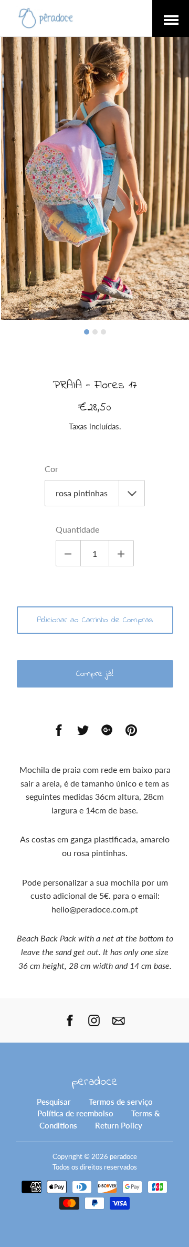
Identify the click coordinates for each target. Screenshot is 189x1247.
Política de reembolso (75, 1113)
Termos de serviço (121, 1101)
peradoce (94, 1082)
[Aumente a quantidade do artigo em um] (121, 553)
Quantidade (77, 529)
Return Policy (118, 1125)
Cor (51, 469)
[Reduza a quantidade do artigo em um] (68, 553)
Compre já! (94, 673)
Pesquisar (54, 1101)
